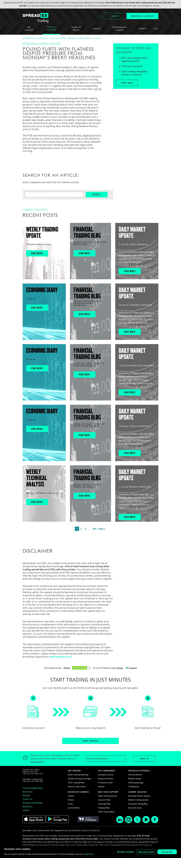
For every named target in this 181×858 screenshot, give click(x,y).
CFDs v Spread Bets (76, 782)
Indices (71, 796)
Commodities (74, 807)
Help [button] (155, 28)
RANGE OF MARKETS (78, 792)
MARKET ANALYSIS (137, 792)
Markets (96, 28)
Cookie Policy (88, 854)
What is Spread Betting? (78, 774)
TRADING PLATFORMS (139, 770)
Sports (142, 28)
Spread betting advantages (79, 778)
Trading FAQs (104, 807)
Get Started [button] (29, 28)
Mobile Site (27, 806)
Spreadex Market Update (79, 38)
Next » (101, 528)
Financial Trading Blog (137, 803)
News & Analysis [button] (51, 28)
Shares (71, 800)
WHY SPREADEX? (106, 770)
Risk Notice (27, 791)
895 (95, 528)
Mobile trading (134, 778)
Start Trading (90, 741)
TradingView (133, 786)
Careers (26, 810)
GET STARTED (74, 770)
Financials (43, 38)
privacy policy (37, 761)
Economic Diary (135, 807)
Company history (105, 774)
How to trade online (76, 786)
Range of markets (105, 778)
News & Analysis (58, 38)
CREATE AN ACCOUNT (142, 16)
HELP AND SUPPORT (108, 792)
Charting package (135, 782)
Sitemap (26, 795)
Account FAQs (104, 800)
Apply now (127, 83)
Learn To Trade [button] (76, 28)
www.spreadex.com (60, 656)
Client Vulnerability (106, 811)
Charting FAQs (104, 803)
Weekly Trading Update (138, 800)
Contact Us (27, 799)
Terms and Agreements (33, 788)
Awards (101, 786)
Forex (70, 803)
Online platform (135, 774)
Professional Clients (119, 28)
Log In (114, 16)
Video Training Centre (107, 796)
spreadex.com (29, 38)
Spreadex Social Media (32, 802)
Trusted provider (105, 782)
